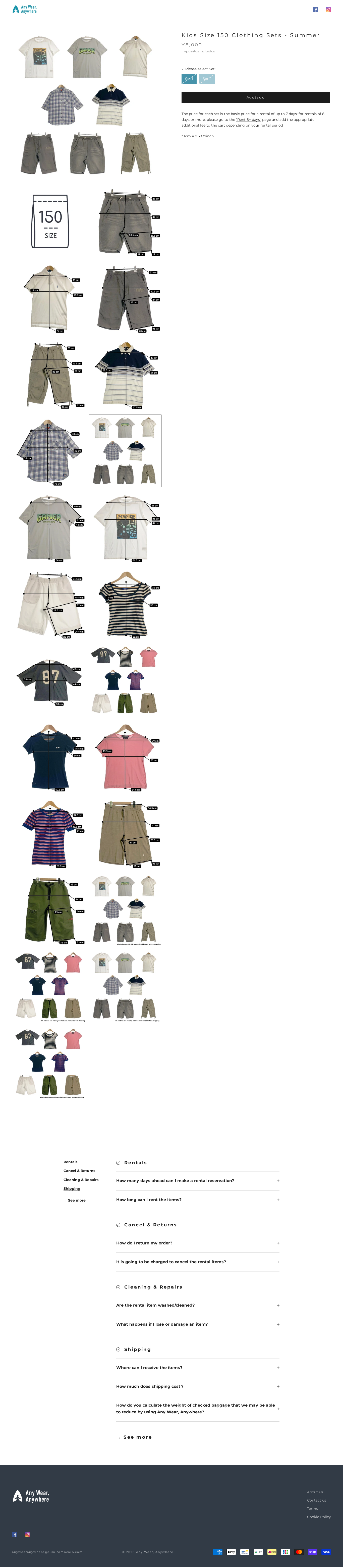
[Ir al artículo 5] (49, 374)
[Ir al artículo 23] (49, 1062)
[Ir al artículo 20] (125, 909)
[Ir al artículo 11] (49, 603)
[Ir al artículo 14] (125, 680)
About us (315, 1492)
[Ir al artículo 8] (125, 451)
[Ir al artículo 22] (125, 986)
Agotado (256, 97)
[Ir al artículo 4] (125, 297)
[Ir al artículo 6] (125, 374)
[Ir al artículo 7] (49, 451)
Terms (312, 1508)
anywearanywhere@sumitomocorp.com (47, 1552)
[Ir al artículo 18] (125, 833)
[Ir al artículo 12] (125, 603)
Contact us (316, 1500)
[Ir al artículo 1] (49, 221)
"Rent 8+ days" (248, 120)
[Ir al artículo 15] (49, 756)
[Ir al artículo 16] (125, 756)
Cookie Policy (319, 1517)
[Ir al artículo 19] (49, 909)
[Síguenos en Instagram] (328, 9)
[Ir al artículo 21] (49, 986)
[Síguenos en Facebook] (315, 9)
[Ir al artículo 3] (49, 297)
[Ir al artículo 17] (49, 833)
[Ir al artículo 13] (49, 680)
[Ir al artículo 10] (125, 527)
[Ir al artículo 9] (49, 527)
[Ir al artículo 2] (125, 221)
